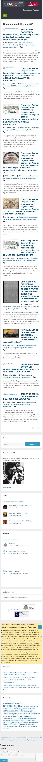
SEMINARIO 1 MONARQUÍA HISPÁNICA (20, 505)
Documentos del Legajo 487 (12, 45)
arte (15, 708)
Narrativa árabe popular (28, 720)
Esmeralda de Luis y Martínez (17, 551)
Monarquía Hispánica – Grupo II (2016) (20, 521)
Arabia (22, 706)
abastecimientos (9, 703)
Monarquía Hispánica (8, 720)
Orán (16, 722)
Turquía (22, 726)
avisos (18, 708)
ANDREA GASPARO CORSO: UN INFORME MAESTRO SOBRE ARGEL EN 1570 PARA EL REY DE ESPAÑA (21, 368)
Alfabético (21, 501)
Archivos (29, 43)
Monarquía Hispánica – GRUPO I (18, 513)
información (7, 719)
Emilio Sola (12, 543)
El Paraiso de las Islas (26, 714)
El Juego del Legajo (28, 45)
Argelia (31, 706)
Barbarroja (32, 708)
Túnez (28, 726)
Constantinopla (27, 710)
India (29, 716)
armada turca (8, 708)
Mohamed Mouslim (14, 571)
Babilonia (25, 708)
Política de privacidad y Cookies (24, 739)
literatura (20, 718)
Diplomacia (7, 714)
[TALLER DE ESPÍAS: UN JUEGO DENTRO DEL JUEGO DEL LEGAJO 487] (11, 394)
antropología (11, 705)
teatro (33, 724)
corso (34, 712)
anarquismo (19, 703)
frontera (22, 716)
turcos (15, 726)
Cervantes (11, 710)
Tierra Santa (8, 726)
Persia (21, 722)
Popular (16, 501)
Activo (12, 501)
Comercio (17, 710)
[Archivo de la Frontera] (14, 6)
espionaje (12, 716)
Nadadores (17, 720)
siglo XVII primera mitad (22, 724)
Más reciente (6, 501)
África (23, 43)
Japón (14, 719)
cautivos (5, 710)
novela (6, 722)
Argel (27, 706)
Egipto (14, 714)
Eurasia (5, 47)
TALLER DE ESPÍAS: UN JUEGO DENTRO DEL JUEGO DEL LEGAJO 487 (21, 396)
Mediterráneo (13, 47)
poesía (26, 722)
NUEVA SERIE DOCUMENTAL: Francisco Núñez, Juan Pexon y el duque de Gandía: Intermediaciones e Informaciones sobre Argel (21, 34)
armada (36, 706)
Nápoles (11, 722)
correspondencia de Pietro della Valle (17, 712)
